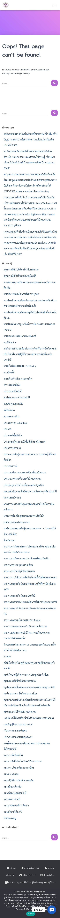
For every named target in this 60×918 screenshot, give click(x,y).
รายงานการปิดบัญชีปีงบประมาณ (19, 571)
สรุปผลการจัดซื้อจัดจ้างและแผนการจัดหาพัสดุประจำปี (29, 687)
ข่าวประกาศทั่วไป (12, 384)
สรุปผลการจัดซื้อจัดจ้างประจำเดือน (20, 680)
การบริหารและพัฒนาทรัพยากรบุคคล (21, 293)
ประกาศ (7, 429)
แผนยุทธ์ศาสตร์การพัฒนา (16, 805)
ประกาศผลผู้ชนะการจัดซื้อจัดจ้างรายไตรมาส (24, 441)
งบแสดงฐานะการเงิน (13, 403)
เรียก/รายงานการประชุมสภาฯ (18, 736)
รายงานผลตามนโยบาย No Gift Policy (22, 620)
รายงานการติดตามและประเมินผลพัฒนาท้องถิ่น (26, 558)
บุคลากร (51, 868)
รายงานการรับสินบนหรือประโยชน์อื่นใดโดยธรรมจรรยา (30, 577)
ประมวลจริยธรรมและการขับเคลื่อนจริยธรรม (25, 472)
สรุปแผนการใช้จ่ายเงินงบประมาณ (20, 711)
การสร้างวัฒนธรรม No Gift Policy (20, 365)
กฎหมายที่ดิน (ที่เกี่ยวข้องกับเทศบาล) (21, 269)
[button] (51, 909)
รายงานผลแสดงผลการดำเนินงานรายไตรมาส (25, 626)
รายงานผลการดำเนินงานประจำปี (19, 595)
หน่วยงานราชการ (28, 875)
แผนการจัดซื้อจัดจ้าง (13, 755)
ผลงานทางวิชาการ (12, 497)
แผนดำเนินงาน (11, 774)
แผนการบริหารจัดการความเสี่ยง (19, 767)
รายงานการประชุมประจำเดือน (18, 564)
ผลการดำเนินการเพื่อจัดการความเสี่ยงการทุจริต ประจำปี (30, 491)
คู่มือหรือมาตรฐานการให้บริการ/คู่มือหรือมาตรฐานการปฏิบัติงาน (31, 882)
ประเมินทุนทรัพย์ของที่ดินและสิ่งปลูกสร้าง (24, 485)
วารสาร (7, 656)
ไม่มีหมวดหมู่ (10, 818)
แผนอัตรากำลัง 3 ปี (13, 811)
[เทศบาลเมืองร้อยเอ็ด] (6, 5)
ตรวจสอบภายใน (11, 416)
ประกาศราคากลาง (12, 447)
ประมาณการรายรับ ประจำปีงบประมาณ (22, 478)
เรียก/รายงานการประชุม (15, 730)
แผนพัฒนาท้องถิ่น (12, 786)
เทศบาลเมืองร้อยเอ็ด (31, 868)
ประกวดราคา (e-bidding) (15, 422)
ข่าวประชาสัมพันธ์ (12, 391)
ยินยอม (31, 913)
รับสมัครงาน (9, 540)
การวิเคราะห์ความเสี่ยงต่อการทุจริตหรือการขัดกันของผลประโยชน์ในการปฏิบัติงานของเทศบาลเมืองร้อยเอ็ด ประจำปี (30, 354)
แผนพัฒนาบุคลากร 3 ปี (15, 792)
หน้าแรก (13, 868)
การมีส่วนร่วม (10, 342)
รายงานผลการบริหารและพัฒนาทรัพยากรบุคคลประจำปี (30, 601)
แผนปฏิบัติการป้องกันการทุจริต (18, 780)
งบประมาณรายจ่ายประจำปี (17, 397)
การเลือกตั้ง (9, 372)
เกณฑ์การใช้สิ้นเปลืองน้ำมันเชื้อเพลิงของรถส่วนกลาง (29, 717)
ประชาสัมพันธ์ (49, 875)
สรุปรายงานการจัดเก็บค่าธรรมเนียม (20, 693)
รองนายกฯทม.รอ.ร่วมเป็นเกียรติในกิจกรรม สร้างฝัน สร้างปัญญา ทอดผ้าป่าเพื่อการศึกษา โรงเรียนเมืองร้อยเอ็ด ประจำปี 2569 (31, 139)
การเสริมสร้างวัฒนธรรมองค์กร (18, 378)
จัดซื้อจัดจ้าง (9, 410)
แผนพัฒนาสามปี (12, 799)
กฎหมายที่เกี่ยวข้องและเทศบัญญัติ (20, 275)
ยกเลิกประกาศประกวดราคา (16, 522)
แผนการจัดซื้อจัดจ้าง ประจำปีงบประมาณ (23, 761)
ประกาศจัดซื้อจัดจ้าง (13, 435)
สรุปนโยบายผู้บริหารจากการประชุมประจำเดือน (26, 674)
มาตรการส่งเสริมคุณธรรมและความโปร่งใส (24, 515)
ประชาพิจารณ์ (10, 466)
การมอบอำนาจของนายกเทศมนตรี (20, 335)
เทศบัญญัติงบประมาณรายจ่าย (18, 724)
